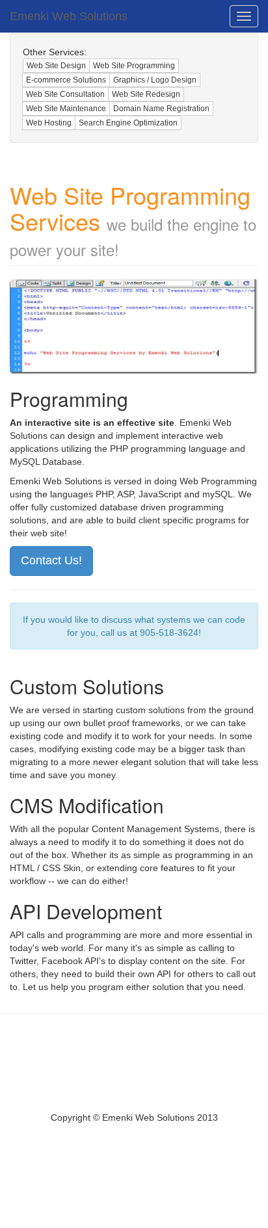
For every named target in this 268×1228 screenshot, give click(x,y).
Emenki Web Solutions (68, 16)
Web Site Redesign (146, 94)
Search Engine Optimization (128, 122)
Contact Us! (51, 560)
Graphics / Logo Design (154, 80)
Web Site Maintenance (66, 108)
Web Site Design (56, 65)
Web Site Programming (134, 65)
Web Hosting (49, 122)
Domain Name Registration (161, 108)
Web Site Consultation (65, 94)
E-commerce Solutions (66, 80)
